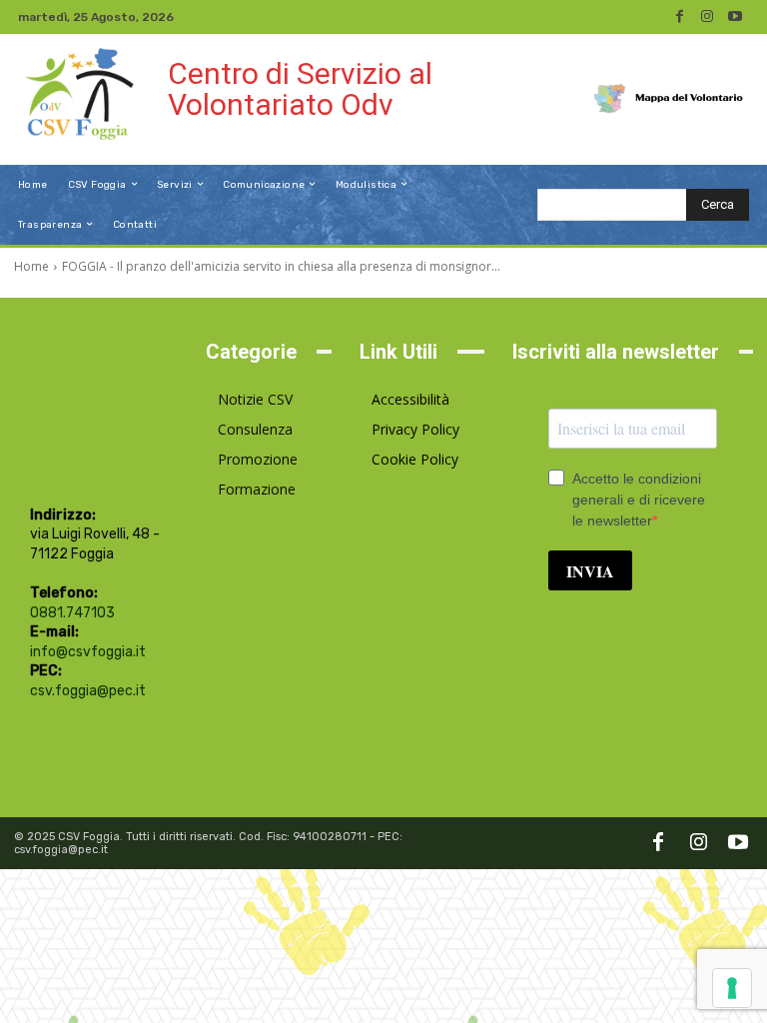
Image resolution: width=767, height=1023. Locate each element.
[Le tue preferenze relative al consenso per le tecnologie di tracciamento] (732, 988)
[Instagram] (707, 17)
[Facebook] (679, 17)
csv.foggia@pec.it (88, 690)
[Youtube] (735, 17)
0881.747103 (72, 612)
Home (31, 266)
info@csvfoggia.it (88, 651)
